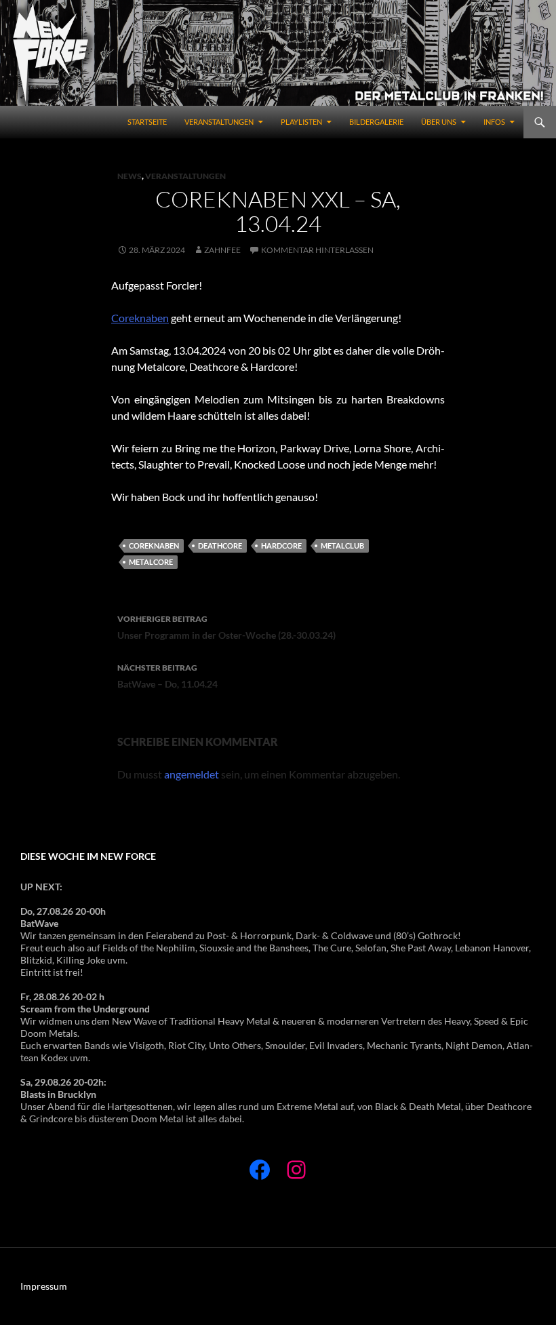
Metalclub (342, 545)
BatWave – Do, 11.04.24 (167, 676)
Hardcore (281, 545)
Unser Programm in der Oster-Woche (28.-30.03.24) (226, 627)
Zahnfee (222, 250)
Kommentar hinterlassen (317, 250)
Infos (494, 121)
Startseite (147, 121)
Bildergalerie (376, 121)
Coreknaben (140, 317)
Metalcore (151, 561)
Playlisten (301, 121)
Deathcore (220, 545)
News (129, 176)
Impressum (43, 1286)
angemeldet (191, 774)
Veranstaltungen (219, 121)
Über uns (438, 121)
